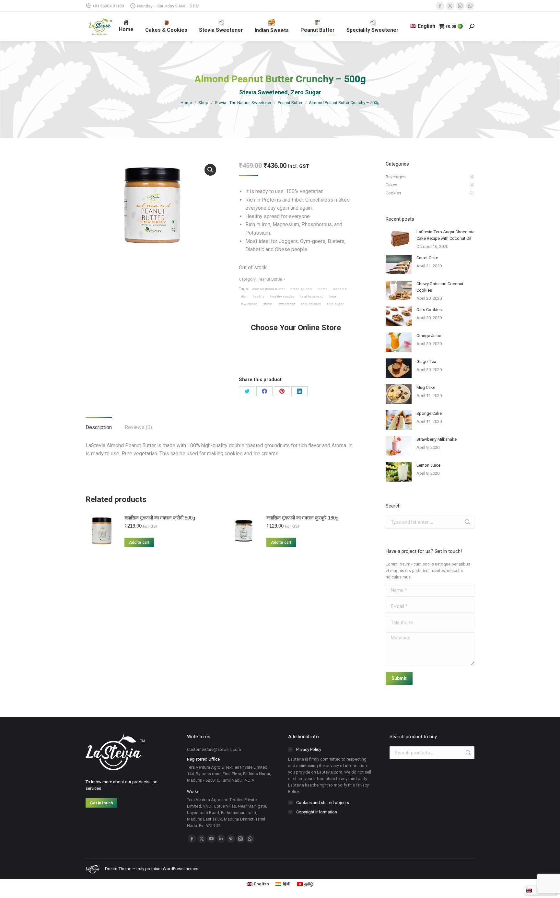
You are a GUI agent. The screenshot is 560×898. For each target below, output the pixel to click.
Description (99, 427)
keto (332, 296)
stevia (268, 304)
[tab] (99, 424)
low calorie (249, 304)
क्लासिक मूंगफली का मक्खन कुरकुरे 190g (302, 517)
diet (244, 296)
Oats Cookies (429, 309)
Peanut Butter (270, 279)
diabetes (339, 289)
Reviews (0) (138, 427)
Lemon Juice (428, 465)
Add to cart (139, 542)
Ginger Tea (426, 361)
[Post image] (399, 238)
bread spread (301, 289)
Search (467, 752)
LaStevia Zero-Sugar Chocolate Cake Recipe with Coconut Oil (445, 235)
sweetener (287, 304)
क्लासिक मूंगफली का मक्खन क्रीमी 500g (159, 517)
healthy (258, 296)
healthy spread (311, 296)
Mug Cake (425, 387)
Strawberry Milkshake (436, 439)
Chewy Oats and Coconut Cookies (439, 287)
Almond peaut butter (268, 289)
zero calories (311, 304)
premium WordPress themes (171, 868)
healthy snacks (282, 296)
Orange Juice (428, 335)
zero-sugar (335, 304)
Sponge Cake (429, 413)
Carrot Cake (427, 257)
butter (322, 289)
